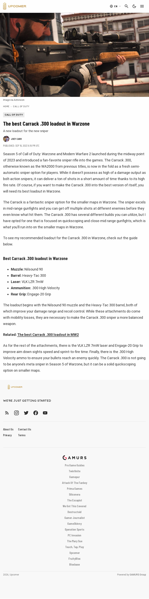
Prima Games (74, 488)
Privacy (7, 435)
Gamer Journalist (74, 517)
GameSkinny (74, 523)
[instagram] (16, 413)
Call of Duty (21, 106)
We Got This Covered (74, 506)
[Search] (126, 6)
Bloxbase (74, 564)
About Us (8, 429)
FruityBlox (74, 558)
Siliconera (74, 494)
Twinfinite (74, 471)
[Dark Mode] (134, 6)
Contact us (24, 429)
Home (6, 106)
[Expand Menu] (142, 6)
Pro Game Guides (74, 465)
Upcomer (74, 552)
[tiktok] (52, 413)
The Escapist (74, 500)
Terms (21, 435)
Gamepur (74, 477)
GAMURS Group (138, 574)
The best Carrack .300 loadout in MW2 (48, 335)
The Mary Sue (74, 541)
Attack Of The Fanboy (74, 482)
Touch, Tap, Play (74, 547)
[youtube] (45, 413)
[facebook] (36, 413)
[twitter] (26, 413)
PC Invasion (74, 535)
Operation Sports (74, 529)
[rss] (7, 413)
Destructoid (74, 512)
